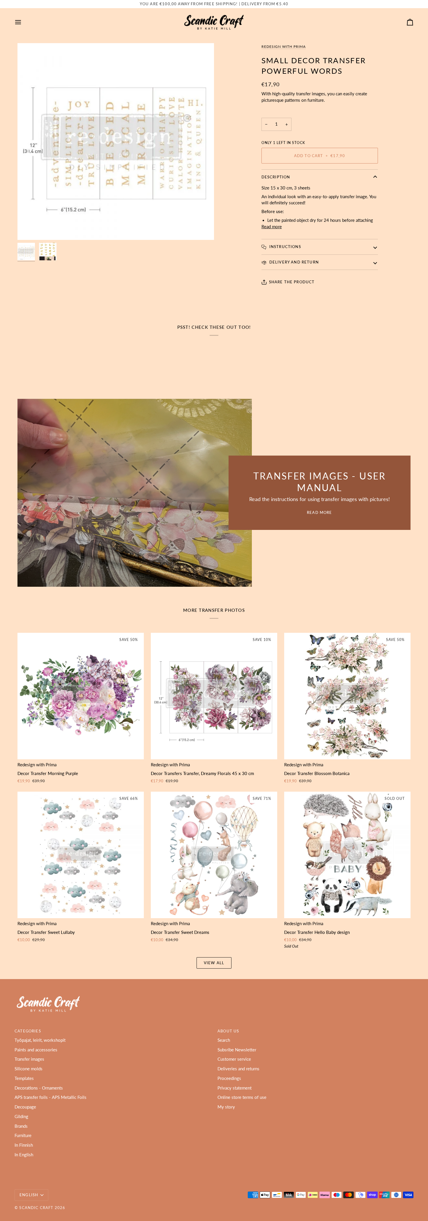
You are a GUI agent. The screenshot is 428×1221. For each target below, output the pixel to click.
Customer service (234, 1059)
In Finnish (24, 1145)
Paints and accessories (36, 1049)
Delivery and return (293, 262)
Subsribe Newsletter (236, 1049)
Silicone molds (29, 1068)
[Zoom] (115, 141)
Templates (24, 1078)
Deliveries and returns (238, 1068)
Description (275, 177)
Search (223, 1040)
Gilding (21, 1116)
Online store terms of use (241, 1097)
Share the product (292, 282)
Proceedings (229, 1078)
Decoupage (25, 1106)
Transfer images (29, 1059)
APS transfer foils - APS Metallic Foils (50, 1097)
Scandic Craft (36, 1207)
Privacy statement (234, 1087)
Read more (271, 226)
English (29, 1194)
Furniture (23, 1135)
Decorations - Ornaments (39, 1087)
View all (214, 962)
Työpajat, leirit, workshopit (40, 1040)
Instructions (284, 246)
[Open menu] (23, 22)
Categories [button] (28, 1031)
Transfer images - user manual (319, 481)
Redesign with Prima (283, 46)
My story (226, 1106)
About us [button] (228, 1031)
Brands (21, 1126)
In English (24, 1154)
